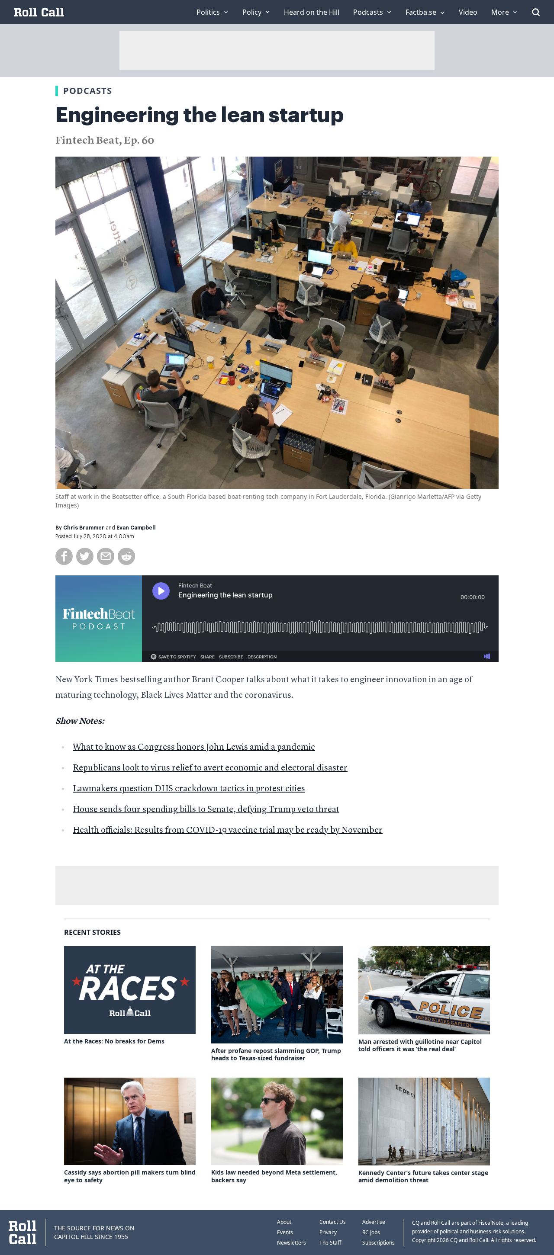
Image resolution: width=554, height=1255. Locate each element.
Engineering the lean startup (199, 115)
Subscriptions (378, 1242)
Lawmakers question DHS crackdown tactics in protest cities (189, 789)
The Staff (330, 1242)
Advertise (373, 1222)
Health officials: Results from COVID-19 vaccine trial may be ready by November (228, 830)
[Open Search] (535, 12)
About (284, 1222)
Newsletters (291, 1242)
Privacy (328, 1232)
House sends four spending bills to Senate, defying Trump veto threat (206, 810)
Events (285, 1232)
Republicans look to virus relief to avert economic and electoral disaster (210, 768)
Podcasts (87, 90)
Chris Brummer (83, 527)
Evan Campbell (136, 527)
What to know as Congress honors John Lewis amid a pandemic (194, 747)
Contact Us (332, 1222)
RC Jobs (371, 1232)
